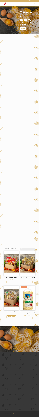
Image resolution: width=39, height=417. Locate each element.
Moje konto (30, 0)
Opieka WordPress (12, 413)
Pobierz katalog (7, 405)
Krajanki (19, 136)
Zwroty (6, 400)
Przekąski (19, 229)
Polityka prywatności (8, 386)
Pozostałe (19, 173)
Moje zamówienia (7, 394)
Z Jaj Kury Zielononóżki (19, 116)
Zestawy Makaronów (19, 211)
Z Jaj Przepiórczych (19, 79)
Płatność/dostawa (7, 399)
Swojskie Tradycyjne (19, 60)
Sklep (19, 337)
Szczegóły (23, 28)
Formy (19, 154)
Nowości (19, 191)
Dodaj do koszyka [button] (11, 282)
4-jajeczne (19, 97)
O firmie (6, 384)
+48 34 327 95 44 (7, 0)
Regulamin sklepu (7, 385)
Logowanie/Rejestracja (8, 391)
